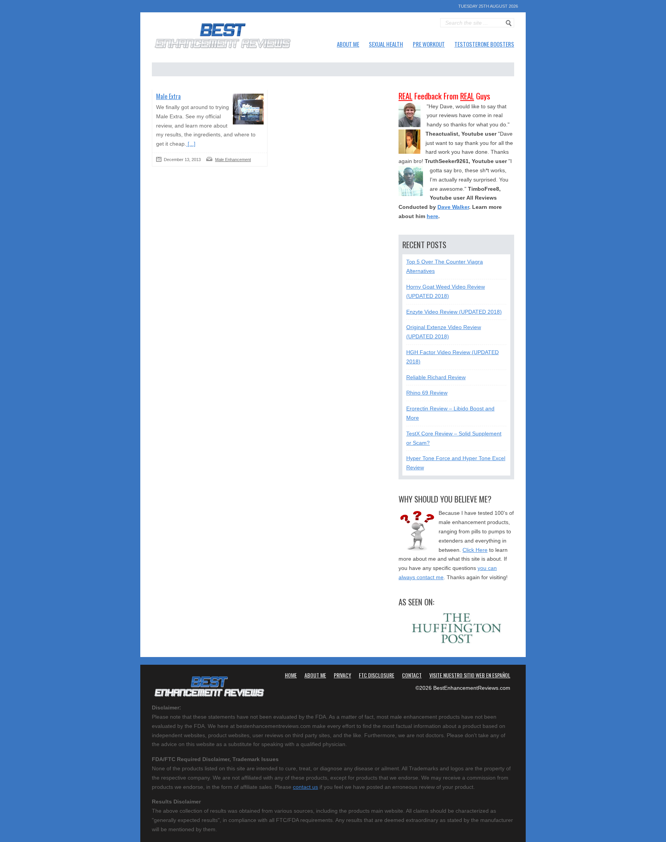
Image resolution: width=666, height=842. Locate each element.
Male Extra (168, 96)
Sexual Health (386, 44)
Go (509, 23)
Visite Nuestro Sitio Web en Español (469, 675)
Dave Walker (453, 207)
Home (291, 675)
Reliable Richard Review (436, 377)
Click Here (475, 550)
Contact (412, 675)
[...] (190, 144)
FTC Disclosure (376, 675)
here (432, 216)
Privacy (342, 675)
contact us (305, 787)
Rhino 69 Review (426, 393)
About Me (348, 44)
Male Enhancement (233, 159)
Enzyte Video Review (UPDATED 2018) (454, 312)
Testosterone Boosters (484, 44)
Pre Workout (429, 44)
